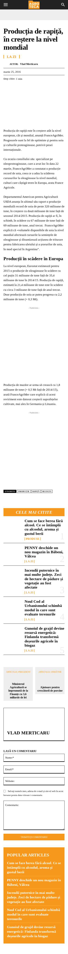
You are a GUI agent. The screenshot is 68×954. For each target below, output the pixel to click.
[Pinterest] (23, 87)
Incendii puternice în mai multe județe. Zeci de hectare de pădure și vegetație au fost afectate (44, 578)
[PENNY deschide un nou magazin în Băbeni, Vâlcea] (12, 554)
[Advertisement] (34, 344)
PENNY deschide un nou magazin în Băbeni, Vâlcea (44, 552)
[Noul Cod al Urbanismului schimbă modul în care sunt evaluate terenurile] (12, 607)
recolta (46, 491)
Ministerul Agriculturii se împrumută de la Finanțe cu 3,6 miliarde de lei (18, 690)
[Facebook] (6, 87)
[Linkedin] (39, 87)
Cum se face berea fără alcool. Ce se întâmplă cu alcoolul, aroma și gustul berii (44, 527)
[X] (15, 87)
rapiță (36, 491)
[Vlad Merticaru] (6, 64)
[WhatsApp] (31, 87)
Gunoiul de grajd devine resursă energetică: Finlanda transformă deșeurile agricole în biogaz (44, 636)
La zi (29, 561)
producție (24, 491)
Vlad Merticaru (29, 64)
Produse (32, 538)
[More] (47, 87)
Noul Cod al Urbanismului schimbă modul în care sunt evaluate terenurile (43, 607)
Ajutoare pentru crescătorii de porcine (50, 689)
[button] (5, 4)
